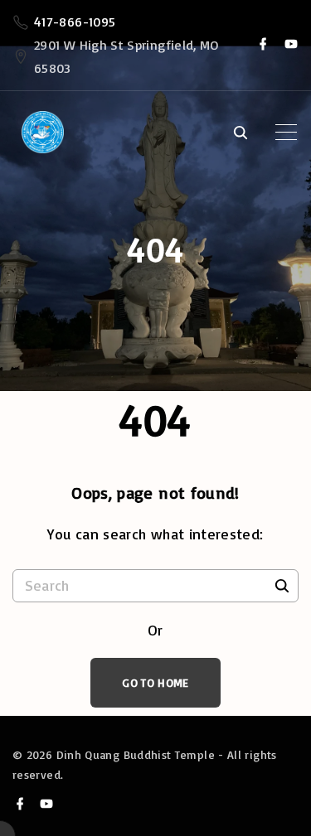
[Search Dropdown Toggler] (240, 133)
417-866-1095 (74, 21)
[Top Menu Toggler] (286, 132)
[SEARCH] (282, 585)
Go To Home (155, 682)
